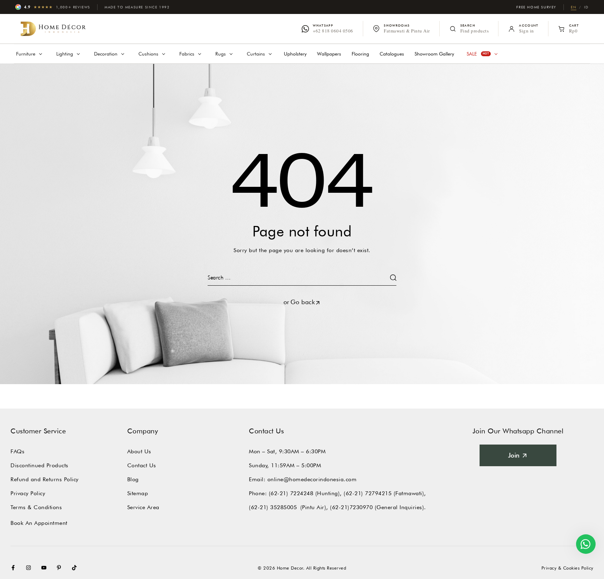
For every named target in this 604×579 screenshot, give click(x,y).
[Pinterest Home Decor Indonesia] (60, 567)
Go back (302, 302)
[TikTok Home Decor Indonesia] (76, 567)
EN (573, 7)
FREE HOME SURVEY (536, 7)
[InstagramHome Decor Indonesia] (30, 567)
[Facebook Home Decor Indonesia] (14, 567)
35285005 (283, 507)
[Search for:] (302, 277)
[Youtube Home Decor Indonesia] (45, 567)
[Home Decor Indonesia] (53, 28)
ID (586, 7)
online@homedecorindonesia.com (312, 479)
